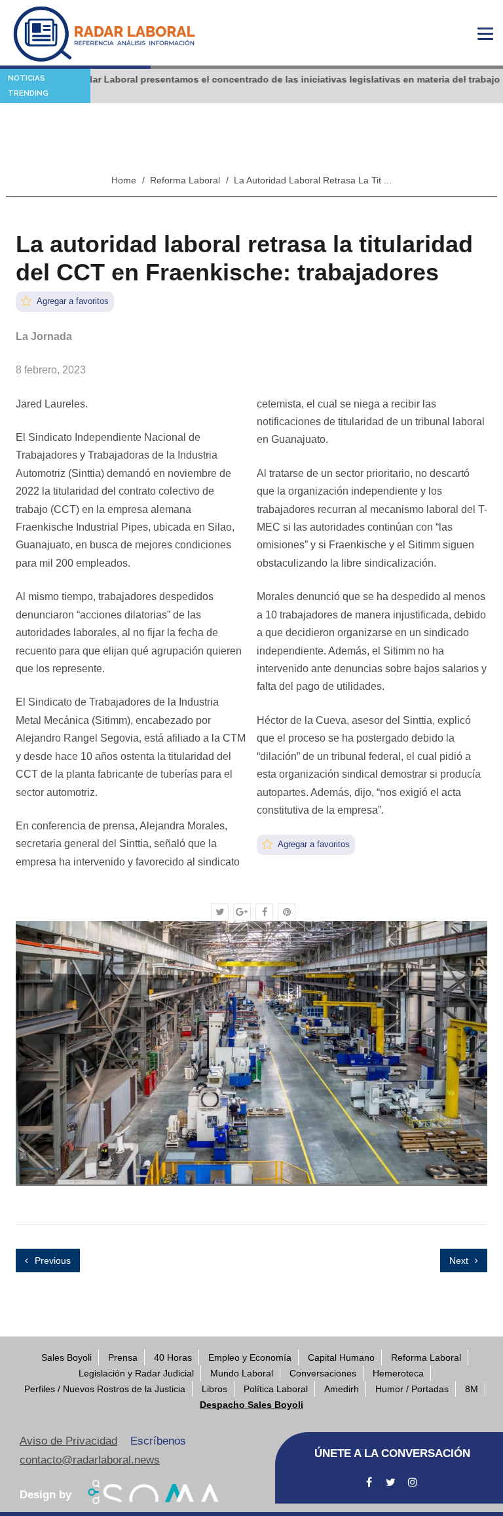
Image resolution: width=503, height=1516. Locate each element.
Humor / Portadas (412, 1389)
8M (471, 1389)
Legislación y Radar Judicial (136, 1373)
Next (460, 1260)
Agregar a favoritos (72, 301)
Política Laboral (276, 1389)
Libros (214, 1389)
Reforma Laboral (185, 180)
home (123, 180)
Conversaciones (322, 1373)
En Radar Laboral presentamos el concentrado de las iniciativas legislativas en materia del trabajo (257, 79)
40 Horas (173, 1357)
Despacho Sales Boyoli (251, 1404)
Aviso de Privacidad (68, 1441)
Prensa (123, 1357)
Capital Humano (341, 1357)
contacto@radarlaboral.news (90, 1460)
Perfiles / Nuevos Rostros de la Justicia (104, 1389)
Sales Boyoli (66, 1357)
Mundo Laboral (241, 1373)
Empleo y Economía (249, 1357)
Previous (51, 1260)
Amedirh (341, 1389)
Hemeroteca (398, 1373)
